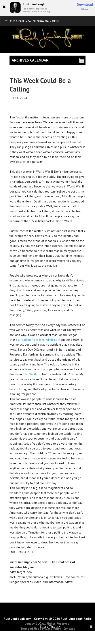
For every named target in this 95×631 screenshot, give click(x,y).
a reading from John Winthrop (37, 340)
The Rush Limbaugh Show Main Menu (34, 21)
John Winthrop (32, 374)
